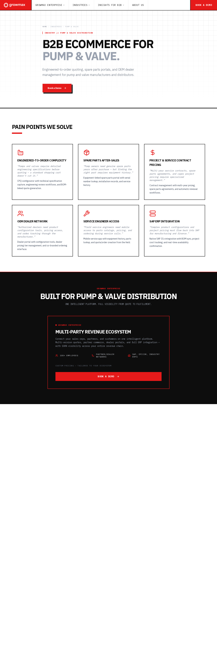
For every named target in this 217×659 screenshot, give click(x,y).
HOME (44, 27)
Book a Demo (54, 88)
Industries (80, 5)
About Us (138, 5)
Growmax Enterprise (48, 5)
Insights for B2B (110, 5)
